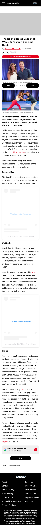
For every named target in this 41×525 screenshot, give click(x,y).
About (4, 482)
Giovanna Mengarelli (12, 49)
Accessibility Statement (11, 501)
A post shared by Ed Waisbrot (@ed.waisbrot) (20, 344)
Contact (5, 486)
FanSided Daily (8, 490)
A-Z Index (29, 501)
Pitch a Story (30, 490)
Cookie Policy (7, 497)
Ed (21, 389)
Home (4, 465)
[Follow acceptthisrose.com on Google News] (35, 449)
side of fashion (16, 152)
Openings (29, 482)
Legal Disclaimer (32, 497)
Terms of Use (30, 493)
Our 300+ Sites (31, 486)
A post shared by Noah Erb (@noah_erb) (20, 236)
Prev (8, 85)
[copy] (14, 52)
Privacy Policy (7, 493)
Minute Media (12, 510)
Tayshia (5, 442)
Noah (34, 272)
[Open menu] (3, 3)
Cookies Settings (9, 505)
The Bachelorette (14, 465)
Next (33, 85)
